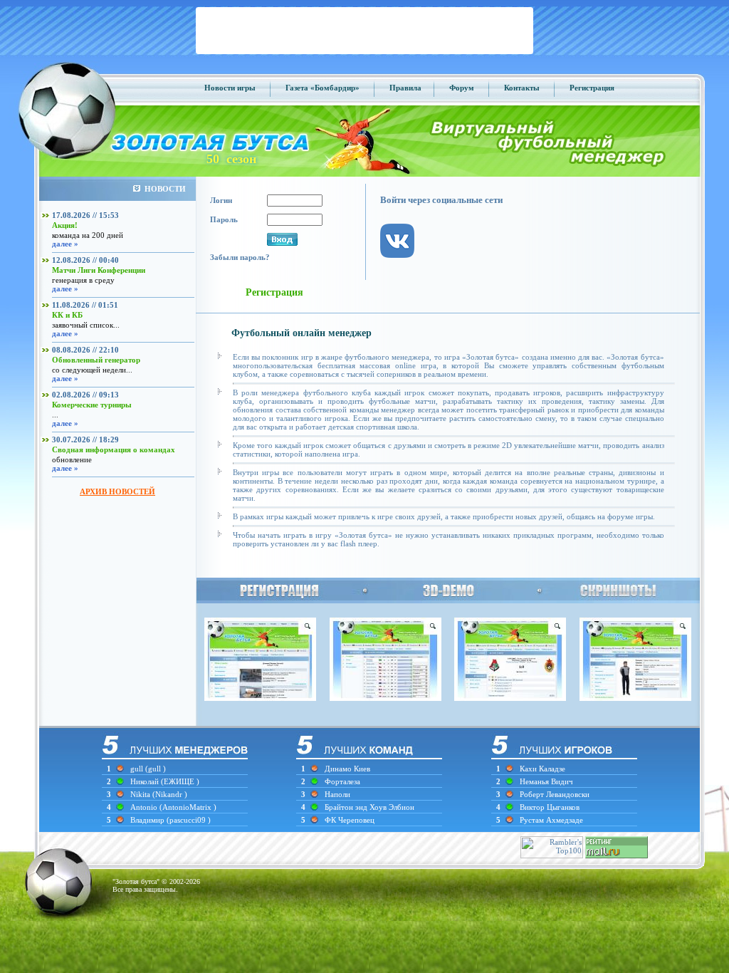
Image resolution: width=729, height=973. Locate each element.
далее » (65, 243)
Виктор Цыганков (549, 807)
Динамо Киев (347, 768)
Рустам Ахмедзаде (551, 820)
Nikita (141, 794)
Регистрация (592, 87)
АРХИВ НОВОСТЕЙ (117, 491)
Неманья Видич (546, 781)
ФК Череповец (349, 820)
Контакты (522, 87)
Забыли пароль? (240, 257)
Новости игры (230, 87)
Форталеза (342, 781)
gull (136, 768)
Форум (461, 87)
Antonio (144, 807)
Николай (145, 781)
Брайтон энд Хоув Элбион (369, 807)
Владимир (148, 820)
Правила (405, 87)
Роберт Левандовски (554, 794)
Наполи (337, 794)
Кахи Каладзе (542, 768)
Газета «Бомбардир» (322, 87)
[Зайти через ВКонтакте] (404, 269)
